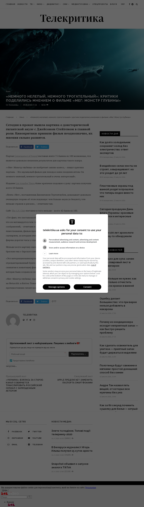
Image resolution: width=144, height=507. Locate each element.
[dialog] (72, 253)
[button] (72, 254)
